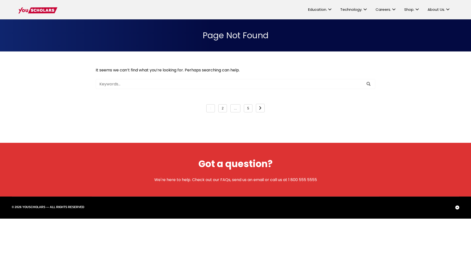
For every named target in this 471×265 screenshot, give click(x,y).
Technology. (351, 9)
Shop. (409, 9)
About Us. (436, 9)
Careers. (383, 9)
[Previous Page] (260, 108)
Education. (317, 9)
